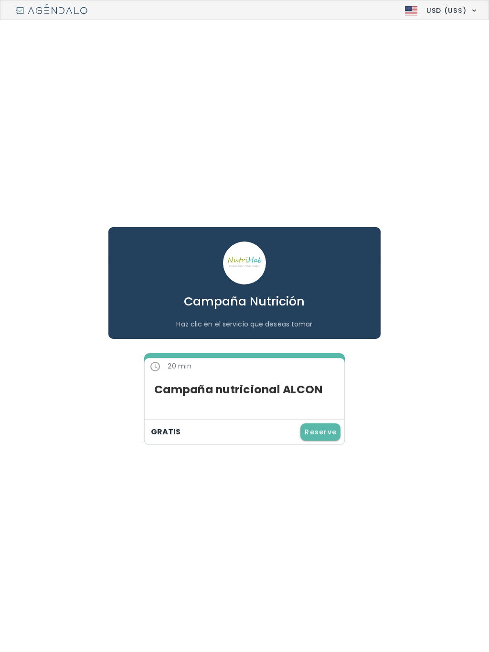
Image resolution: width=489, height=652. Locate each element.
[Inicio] (51, 10)
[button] (439, 10)
